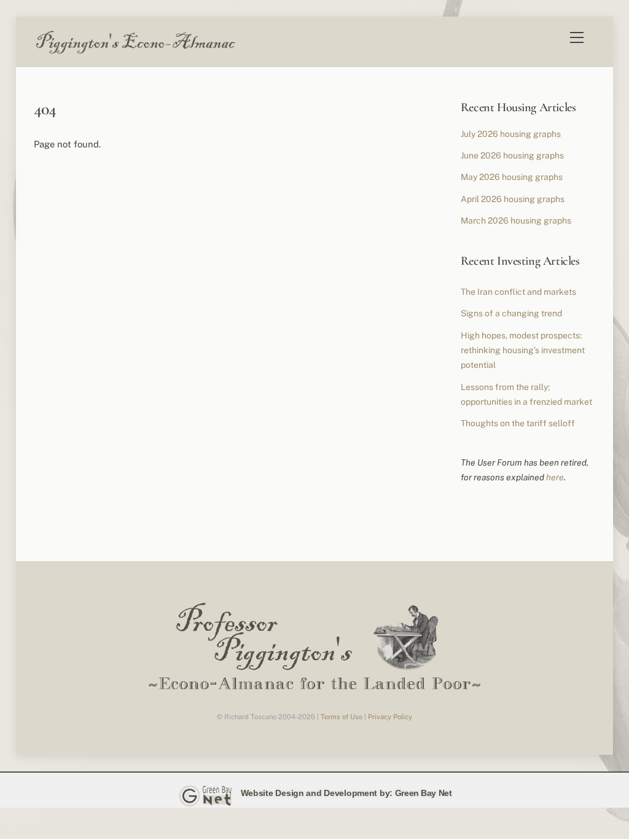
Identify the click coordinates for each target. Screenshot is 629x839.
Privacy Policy (390, 716)
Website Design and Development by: (317, 793)
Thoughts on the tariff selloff (518, 423)
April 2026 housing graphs (513, 199)
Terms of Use (341, 716)
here (555, 477)
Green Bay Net (423, 793)
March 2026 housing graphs (516, 220)
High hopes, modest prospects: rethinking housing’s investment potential (523, 350)
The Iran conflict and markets (518, 292)
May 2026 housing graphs (512, 177)
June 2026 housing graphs (512, 155)
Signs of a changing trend (511, 313)
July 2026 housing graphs (511, 134)
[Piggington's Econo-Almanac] (135, 51)
